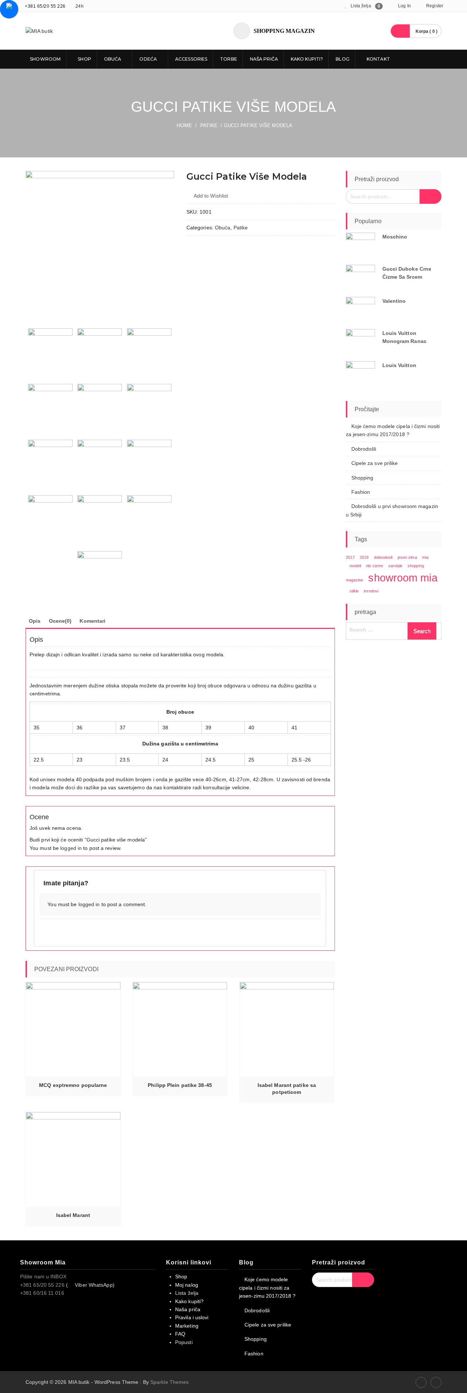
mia (425, 557)
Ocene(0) (60, 621)
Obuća (112, 59)
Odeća (148, 59)
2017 (350, 557)
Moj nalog (186, 1285)
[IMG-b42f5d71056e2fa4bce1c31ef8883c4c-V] (99, 462)
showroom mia (402, 578)
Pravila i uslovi (192, 1317)
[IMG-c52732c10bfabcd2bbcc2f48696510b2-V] (50, 517)
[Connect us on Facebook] (421, 1382)
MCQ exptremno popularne (73, 1085)
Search (430, 196)
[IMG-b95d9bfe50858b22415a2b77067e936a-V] (149, 462)
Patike (209, 125)
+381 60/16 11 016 (42, 1293)
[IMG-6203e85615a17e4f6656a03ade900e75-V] (100, 245)
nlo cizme (374, 566)
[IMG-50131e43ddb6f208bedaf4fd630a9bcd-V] (99, 406)
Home (184, 125)
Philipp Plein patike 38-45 (180, 1085)
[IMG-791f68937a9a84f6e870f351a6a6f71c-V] (50, 406)
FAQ (180, 1334)
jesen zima (407, 557)
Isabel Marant (73, 1215)
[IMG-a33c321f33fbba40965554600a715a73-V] (50, 462)
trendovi (371, 591)
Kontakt (378, 59)
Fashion (360, 492)
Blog (342, 59)
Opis (34, 621)
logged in (71, 848)
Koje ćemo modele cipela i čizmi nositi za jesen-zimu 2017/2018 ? (267, 1287)
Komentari (92, 621)
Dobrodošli (364, 449)
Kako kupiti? (307, 59)
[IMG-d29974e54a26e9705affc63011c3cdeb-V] (149, 517)
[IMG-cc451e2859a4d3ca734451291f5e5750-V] (99, 517)
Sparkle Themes (169, 1382)
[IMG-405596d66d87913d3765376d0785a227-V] (149, 406)
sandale (395, 566)
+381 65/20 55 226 (45, 6)
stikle (354, 591)
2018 (364, 557)
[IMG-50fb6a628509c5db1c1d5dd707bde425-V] (99, 350)
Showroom (45, 59)
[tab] (35, 621)
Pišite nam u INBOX (43, 1276)
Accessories (191, 59)
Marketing (186, 1326)
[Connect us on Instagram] (436, 1382)
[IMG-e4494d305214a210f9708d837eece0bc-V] (99, 573)
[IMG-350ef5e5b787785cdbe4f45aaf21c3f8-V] (149, 350)
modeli (355, 566)
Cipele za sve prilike (374, 463)
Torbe (228, 59)
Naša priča (264, 59)
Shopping (362, 478)
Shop (84, 59)
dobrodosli (383, 557)
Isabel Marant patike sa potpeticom (287, 1088)
